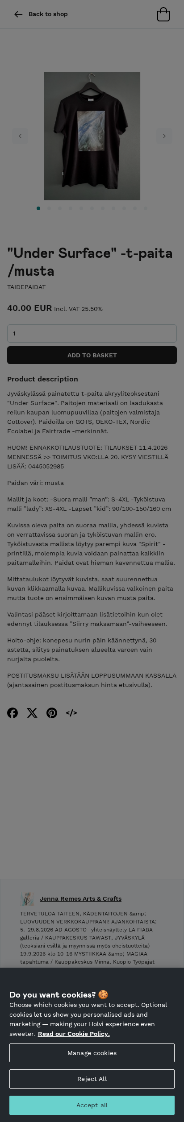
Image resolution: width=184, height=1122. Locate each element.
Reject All (91, 1078)
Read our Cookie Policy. (74, 1033)
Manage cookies (92, 1052)
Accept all (92, 1105)
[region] (92, 1045)
